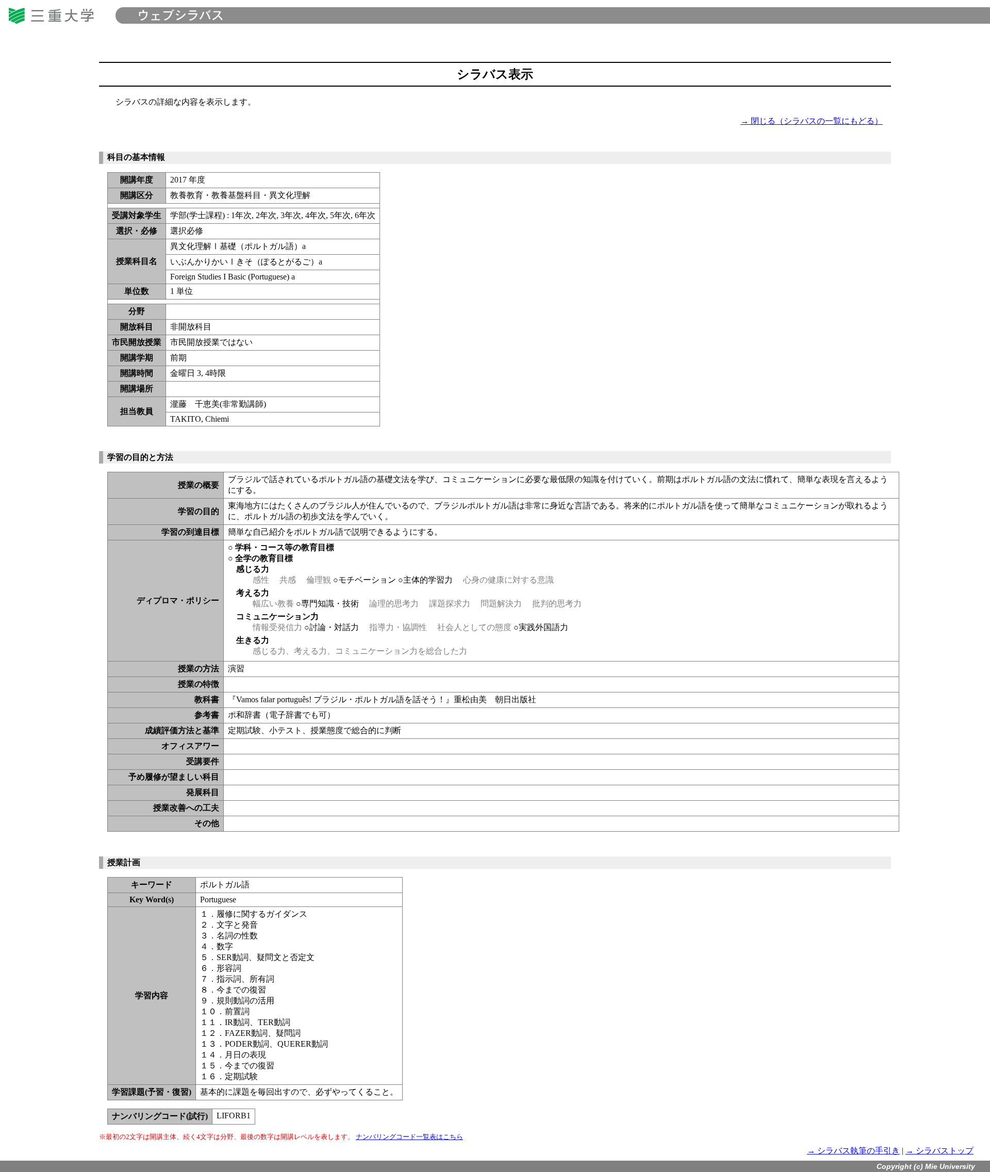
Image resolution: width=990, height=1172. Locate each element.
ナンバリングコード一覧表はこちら (409, 1137)
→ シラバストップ (939, 1150)
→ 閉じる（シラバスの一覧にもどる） (811, 121)
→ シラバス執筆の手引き (853, 1150)
